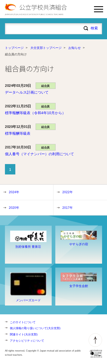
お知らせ (74, 48)
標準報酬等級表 (17, 133)
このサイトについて (23, 322)
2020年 (14, 208)
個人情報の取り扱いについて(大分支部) (35, 328)
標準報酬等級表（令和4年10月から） (35, 113)
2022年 (67, 192)
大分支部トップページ (46, 48)
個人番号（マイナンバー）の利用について (39, 154)
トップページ (14, 48)
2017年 (67, 208)
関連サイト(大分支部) (24, 334)
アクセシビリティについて (27, 340)
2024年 (14, 192)
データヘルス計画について (27, 92)
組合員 (45, 85)
